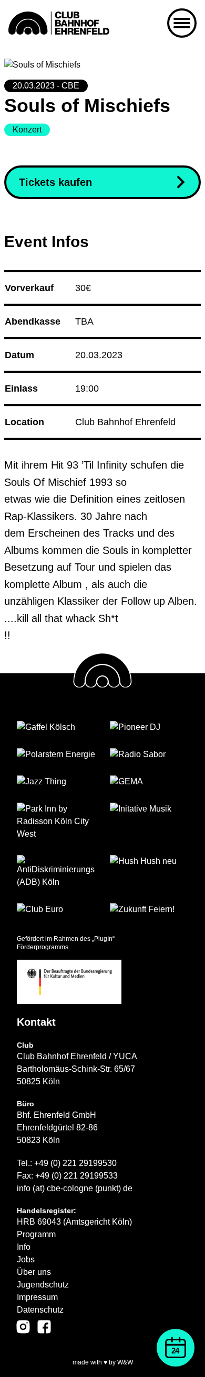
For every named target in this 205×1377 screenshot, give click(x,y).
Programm (36, 1234)
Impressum (37, 1297)
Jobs (26, 1259)
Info (23, 1246)
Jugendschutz (43, 1284)
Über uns (34, 1272)
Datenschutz (40, 1309)
